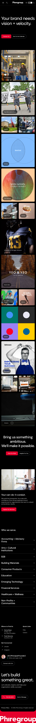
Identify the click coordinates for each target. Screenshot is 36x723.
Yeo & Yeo (7, 285)
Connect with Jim (8, 663)
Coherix (6, 423)
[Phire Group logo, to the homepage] (18, 3)
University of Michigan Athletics (13, 250)
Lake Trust (7, 215)
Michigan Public (6, 301)
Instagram (7, 650)
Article (6, 164)
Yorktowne (7, 388)
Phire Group (7, 77)
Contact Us (6, 36)
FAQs (24, 630)
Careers (25, 632)
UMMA (6, 129)
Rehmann (6, 371)
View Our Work (12, 453)
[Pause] (14, 77)
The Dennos (7, 198)
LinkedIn (6, 646)
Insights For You (24, 453)
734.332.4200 (10, 697)
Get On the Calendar (19, 36)
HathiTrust (24, 388)
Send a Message (21, 697)
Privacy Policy (5, 708)
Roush (23, 129)
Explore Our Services (9, 509)
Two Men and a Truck (10, 112)
